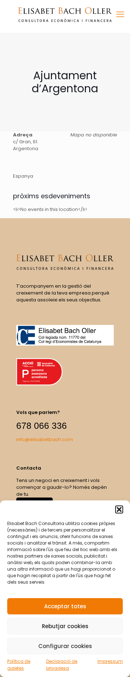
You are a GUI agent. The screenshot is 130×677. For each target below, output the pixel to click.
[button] (119, 509)
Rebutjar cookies (65, 626)
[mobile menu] (120, 14)
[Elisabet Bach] (65, 14)
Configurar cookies (65, 646)
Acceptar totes (65, 606)
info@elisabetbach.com (44, 439)
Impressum (110, 661)
